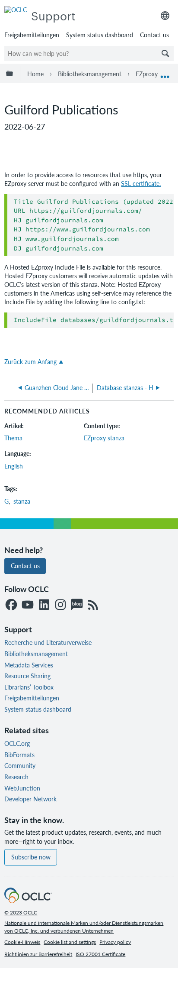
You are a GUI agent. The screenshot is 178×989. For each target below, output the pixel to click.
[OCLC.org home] (15, 9)
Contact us (154, 34)
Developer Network (30, 798)
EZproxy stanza (104, 437)
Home (35, 73)
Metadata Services (28, 664)
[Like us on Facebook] (11, 605)
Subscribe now (31, 856)
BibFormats (19, 754)
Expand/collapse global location (165, 73)
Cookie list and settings (70, 942)
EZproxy (147, 73)
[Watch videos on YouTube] (28, 605)
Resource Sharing (27, 675)
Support (53, 15)
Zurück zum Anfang (30, 361)
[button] (165, 53)
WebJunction (22, 788)
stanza (21, 501)
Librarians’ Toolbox (29, 687)
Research (16, 776)
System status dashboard (99, 34)
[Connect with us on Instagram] (60, 605)
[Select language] (165, 15)
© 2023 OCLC (20, 912)
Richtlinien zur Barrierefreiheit (38, 954)
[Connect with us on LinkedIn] (44, 605)
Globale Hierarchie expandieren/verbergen (11, 74)
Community (19, 765)
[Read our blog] (77, 605)
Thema (13, 437)
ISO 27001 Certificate (100, 954)
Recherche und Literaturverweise (48, 642)
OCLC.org (17, 743)
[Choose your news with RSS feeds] (93, 605)
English (13, 466)
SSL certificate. (141, 183)
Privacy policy (115, 942)
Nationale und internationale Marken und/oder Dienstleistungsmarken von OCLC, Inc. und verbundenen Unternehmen (83, 926)
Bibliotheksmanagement (89, 73)
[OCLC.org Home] (28, 900)
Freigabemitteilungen (31, 34)
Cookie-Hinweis (22, 942)
